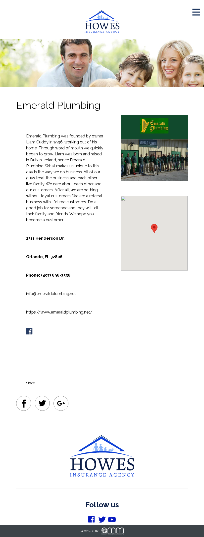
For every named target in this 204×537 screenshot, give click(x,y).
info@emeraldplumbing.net (51, 293)
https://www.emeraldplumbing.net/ (59, 312)
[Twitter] (42, 404)
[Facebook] (23, 404)
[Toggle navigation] (196, 9)
